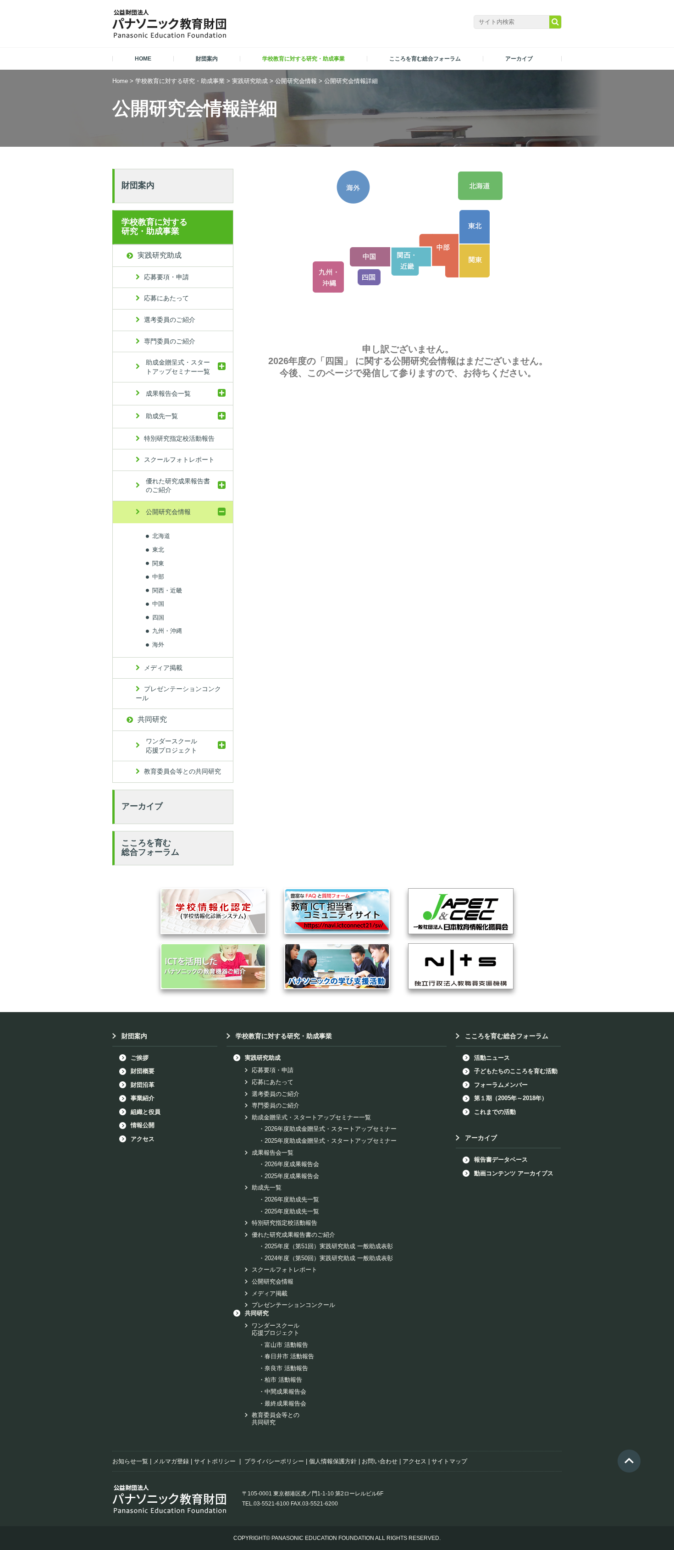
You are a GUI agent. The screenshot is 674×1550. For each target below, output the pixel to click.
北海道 (161, 535)
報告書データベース (501, 1159)
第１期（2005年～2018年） (510, 1098)
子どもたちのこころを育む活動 (516, 1071)
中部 (158, 576)
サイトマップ (449, 1461)
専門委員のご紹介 (169, 341)
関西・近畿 (167, 590)
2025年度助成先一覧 (292, 1211)
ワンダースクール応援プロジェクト (171, 745)
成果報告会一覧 (168, 393)
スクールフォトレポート (179, 459)
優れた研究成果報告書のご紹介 (178, 485)
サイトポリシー (215, 1461)
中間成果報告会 (285, 1391)
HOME (143, 58)
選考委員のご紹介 (169, 319)
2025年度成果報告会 (292, 1176)
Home (120, 81)
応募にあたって (166, 298)
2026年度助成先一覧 (292, 1199)
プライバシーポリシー (274, 1461)
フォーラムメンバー (501, 1084)
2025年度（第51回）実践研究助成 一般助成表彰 (329, 1246)
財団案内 (138, 185)
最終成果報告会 (285, 1403)
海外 (158, 644)
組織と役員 (145, 1111)
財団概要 (143, 1071)
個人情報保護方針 (333, 1461)
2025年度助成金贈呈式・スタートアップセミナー (331, 1140)
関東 (158, 562)
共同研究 (152, 719)
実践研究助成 (250, 81)
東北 (158, 549)
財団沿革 (143, 1084)
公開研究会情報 (296, 81)
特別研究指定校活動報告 (179, 438)
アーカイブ (142, 806)
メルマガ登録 (171, 1461)
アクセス (143, 1138)
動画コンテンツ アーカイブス (513, 1173)
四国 (158, 617)
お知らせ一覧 (130, 1461)
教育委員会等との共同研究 (182, 771)
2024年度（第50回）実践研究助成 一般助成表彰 (329, 1258)
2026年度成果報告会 (292, 1164)
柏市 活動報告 (283, 1379)
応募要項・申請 (166, 277)
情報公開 (143, 1125)
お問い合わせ (380, 1461)
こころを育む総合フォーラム (150, 847)
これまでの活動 (495, 1111)
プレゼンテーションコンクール (178, 693)
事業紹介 (143, 1098)
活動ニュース (492, 1057)
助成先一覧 (162, 416)
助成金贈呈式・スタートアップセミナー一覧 (178, 367)
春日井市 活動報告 (289, 1356)
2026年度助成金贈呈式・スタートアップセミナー (331, 1128)
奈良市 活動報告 (286, 1368)
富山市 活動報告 (286, 1344)
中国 (158, 603)
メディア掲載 (163, 667)
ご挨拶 (140, 1057)
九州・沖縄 (167, 630)
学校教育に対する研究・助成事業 (180, 81)
